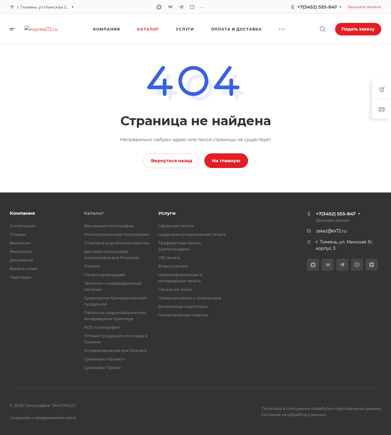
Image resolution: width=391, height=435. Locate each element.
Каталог (94, 213)
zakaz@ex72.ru (331, 231)
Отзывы (18, 234)
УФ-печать (169, 257)
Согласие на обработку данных (293, 414)
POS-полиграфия (102, 327)
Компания (22, 213)
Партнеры (20, 277)
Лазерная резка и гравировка (189, 297)
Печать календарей (104, 274)
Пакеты (92, 266)
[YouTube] (192, 7)
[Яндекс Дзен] (372, 265)
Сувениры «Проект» (104, 358)
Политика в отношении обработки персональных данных (321, 408)
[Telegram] (181, 7)
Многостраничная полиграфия (116, 234)
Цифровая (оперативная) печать (192, 234)
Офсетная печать (176, 225)
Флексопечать (173, 266)
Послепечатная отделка (183, 315)
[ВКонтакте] (170, 7)
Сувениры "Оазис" (103, 367)
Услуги (167, 213)
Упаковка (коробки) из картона (116, 242)
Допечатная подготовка (183, 306)
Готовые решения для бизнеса (115, 350)
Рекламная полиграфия (109, 225)
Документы (21, 260)
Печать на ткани (175, 289)
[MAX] (159, 7)
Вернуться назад (171, 160)
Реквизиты (21, 251)
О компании (22, 225)
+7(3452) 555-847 (317, 7)
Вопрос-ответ (24, 268)
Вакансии (20, 242)
